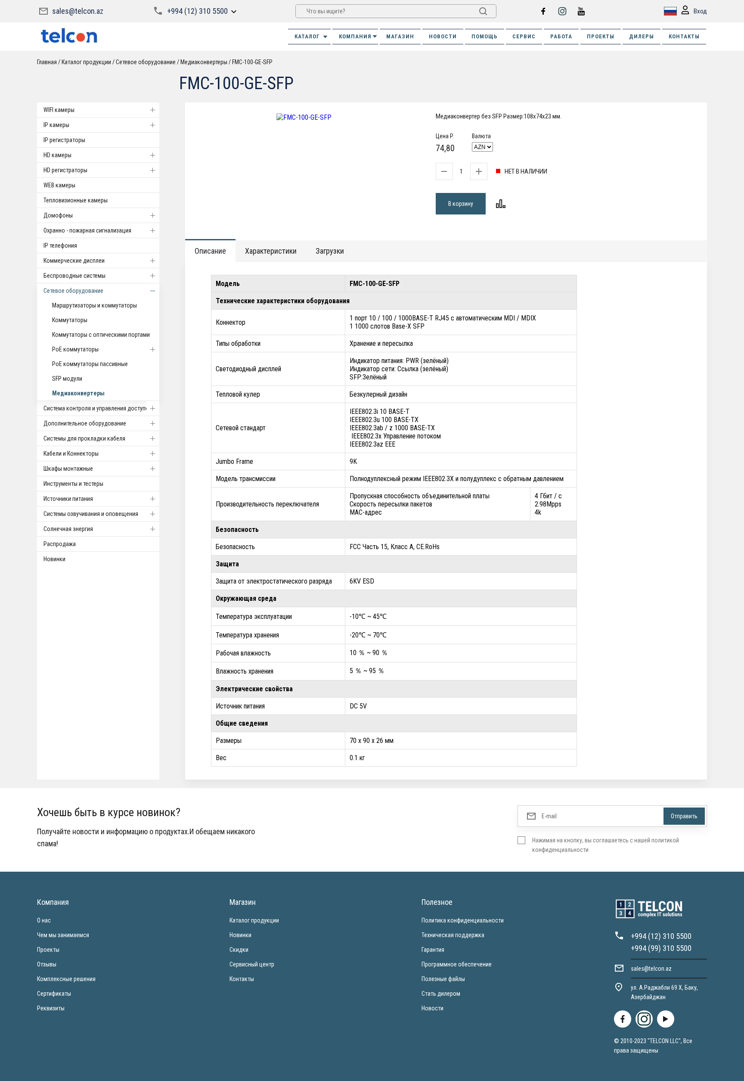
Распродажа (59, 543)
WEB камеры (59, 185)
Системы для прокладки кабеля (84, 438)
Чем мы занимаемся (63, 935)
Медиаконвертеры (78, 393)
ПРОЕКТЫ (600, 36)
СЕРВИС (524, 36)
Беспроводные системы (74, 275)
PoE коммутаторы (75, 349)
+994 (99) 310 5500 (661, 948)
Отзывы (46, 964)
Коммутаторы (69, 320)
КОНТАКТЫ (684, 36)
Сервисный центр (251, 964)
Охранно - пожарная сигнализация (87, 230)
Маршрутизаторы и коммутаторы (94, 305)
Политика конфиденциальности (463, 920)
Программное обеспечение (457, 964)
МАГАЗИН (400, 36)
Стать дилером (441, 993)
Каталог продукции (254, 920)
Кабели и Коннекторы (71, 453)
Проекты (48, 949)
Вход (700, 11)
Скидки (238, 949)
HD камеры (57, 155)
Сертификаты (54, 993)
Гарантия (433, 949)
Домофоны (58, 215)
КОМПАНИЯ (355, 36)
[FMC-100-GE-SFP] (304, 117)
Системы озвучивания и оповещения (90, 513)
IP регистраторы (64, 140)
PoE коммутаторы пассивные (90, 363)
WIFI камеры (58, 109)
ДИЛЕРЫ (641, 36)
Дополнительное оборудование (84, 423)
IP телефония (60, 245)
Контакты (241, 978)
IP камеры (56, 124)
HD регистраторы (65, 170)
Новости (432, 1008)
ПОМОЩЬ (484, 36)
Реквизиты (51, 1008)
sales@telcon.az (77, 11)
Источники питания (68, 498)
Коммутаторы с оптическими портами (101, 334)
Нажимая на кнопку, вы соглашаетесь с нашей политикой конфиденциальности (605, 845)
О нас (44, 920)
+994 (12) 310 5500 (197, 11)
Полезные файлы (443, 978)
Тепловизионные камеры (75, 200)
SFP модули (67, 378)
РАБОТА (561, 36)
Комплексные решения (66, 978)
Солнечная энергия (68, 528)
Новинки (54, 559)
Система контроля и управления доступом (98, 408)
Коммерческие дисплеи (74, 260)
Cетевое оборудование (73, 290)
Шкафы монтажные (68, 468)
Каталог (307, 36)
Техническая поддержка (453, 935)
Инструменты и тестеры (73, 483)
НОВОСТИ (443, 36)
